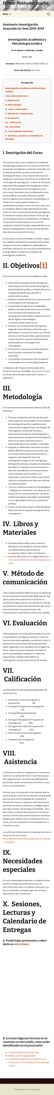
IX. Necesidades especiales (19, 131)
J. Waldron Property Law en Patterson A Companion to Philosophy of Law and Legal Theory (28, 1062)
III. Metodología (13, 104)
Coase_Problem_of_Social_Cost (23, 1052)
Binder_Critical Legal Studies (22, 1055)
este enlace (21, 944)
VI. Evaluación (12, 118)
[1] (4, 367)
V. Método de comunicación (19, 113)
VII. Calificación (13, 122)
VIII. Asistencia (12, 126)
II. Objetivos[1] (12, 100)
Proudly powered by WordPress (27, 1089)
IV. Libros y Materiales (16, 109)
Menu (5, 14)
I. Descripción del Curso (17, 95)
